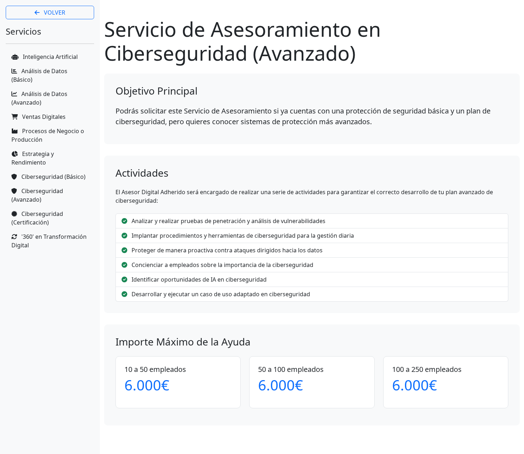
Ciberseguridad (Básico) (53, 177)
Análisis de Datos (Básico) (39, 75)
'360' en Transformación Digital (49, 241)
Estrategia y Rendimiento (32, 158)
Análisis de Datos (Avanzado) (39, 98)
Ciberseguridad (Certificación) (37, 218)
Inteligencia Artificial (49, 57)
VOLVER (53, 12)
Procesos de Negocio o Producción (47, 135)
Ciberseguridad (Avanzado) (37, 195)
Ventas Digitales (43, 117)
